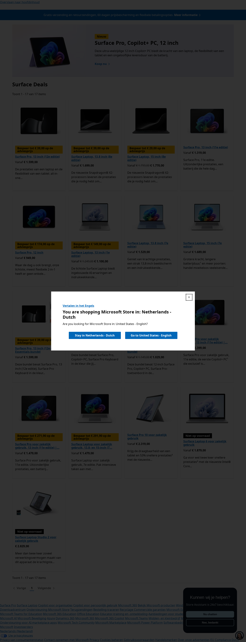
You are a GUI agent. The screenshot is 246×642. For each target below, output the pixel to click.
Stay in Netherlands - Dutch (95, 335)
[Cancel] (189, 297)
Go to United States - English (151, 335)
